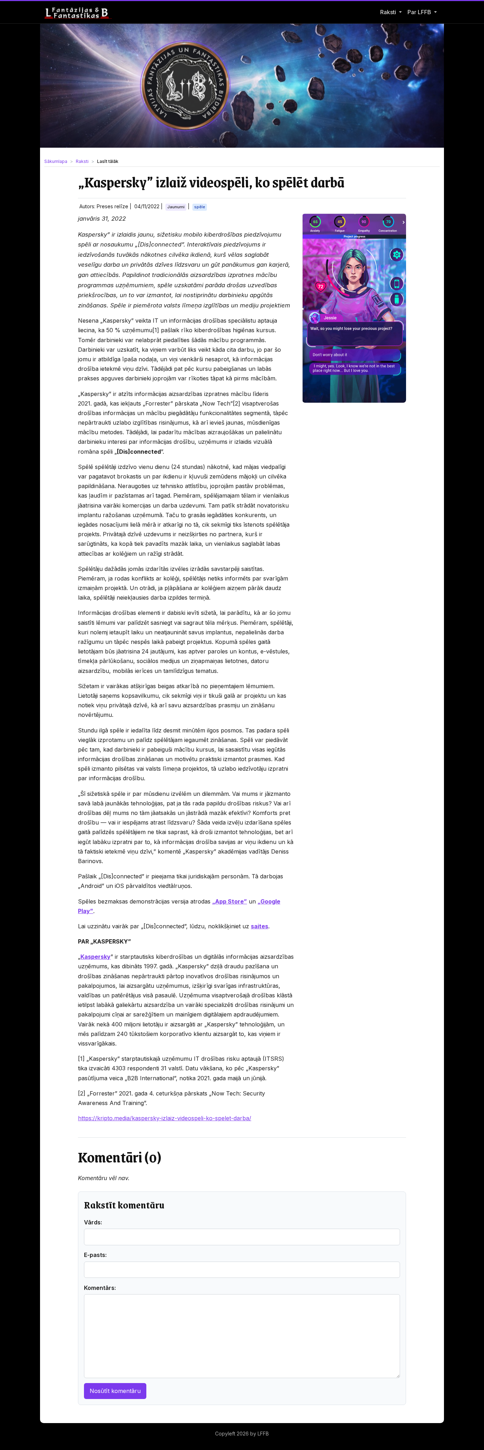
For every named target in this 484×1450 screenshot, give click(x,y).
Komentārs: (100, 1287)
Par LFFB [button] (420, 12)
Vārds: (93, 1222)
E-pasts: (95, 1254)
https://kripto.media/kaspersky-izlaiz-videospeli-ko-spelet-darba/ (164, 1118)
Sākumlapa (55, 161)
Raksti (388, 12)
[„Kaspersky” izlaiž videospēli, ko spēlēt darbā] (354, 308)
